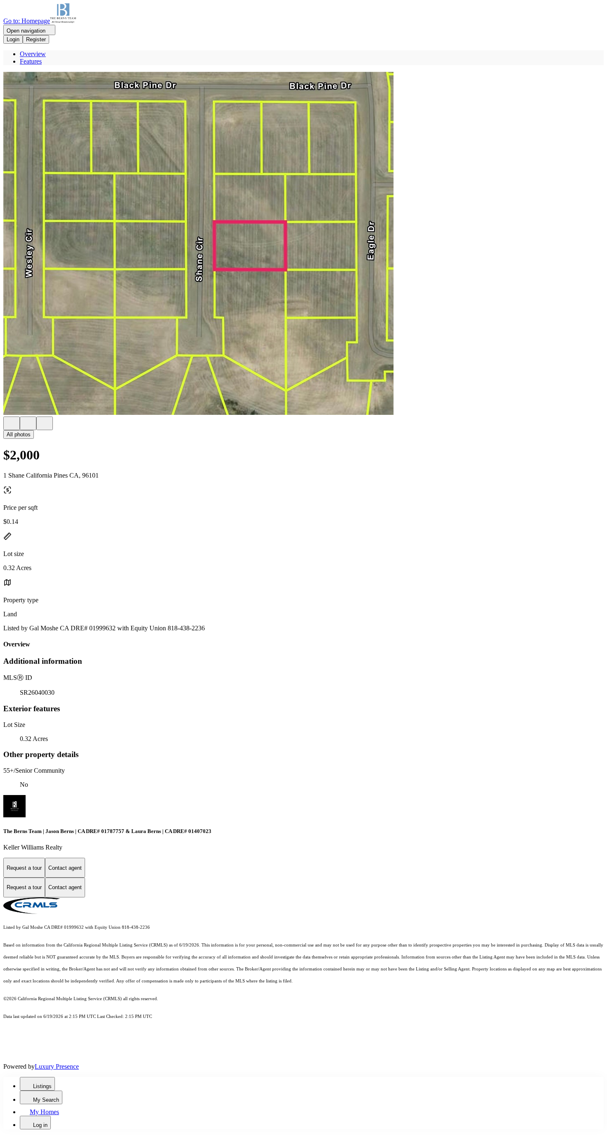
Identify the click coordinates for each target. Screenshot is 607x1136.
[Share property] (44, 423)
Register (36, 39)
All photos (19, 434)
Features (31, 61)
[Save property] (28, 423)
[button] (303, 244)
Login (13, 39)
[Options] (11, 423)
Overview (33, 53)
